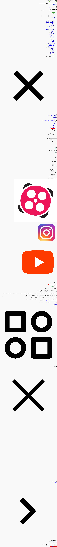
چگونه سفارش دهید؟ (52, 169)
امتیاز (51, 120)
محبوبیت (53, 120)
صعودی (48, 120)
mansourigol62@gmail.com (51, 139)
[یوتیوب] (38, 281)
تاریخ (49, 120)
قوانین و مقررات (53, 165)
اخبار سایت (53, 164)
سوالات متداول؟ (53, 170)
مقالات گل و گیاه (53, 174)
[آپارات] (35, 221)
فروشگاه (54, 13)
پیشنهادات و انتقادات (52, 168)
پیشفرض (56, 120)
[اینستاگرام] (46, 242)
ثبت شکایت (53, 176)
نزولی (45, 120)
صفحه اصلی (53, 12)
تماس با (46, 300)
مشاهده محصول (53, 128)
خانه (56, 56)
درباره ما (54, 163)
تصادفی (44, 120)
